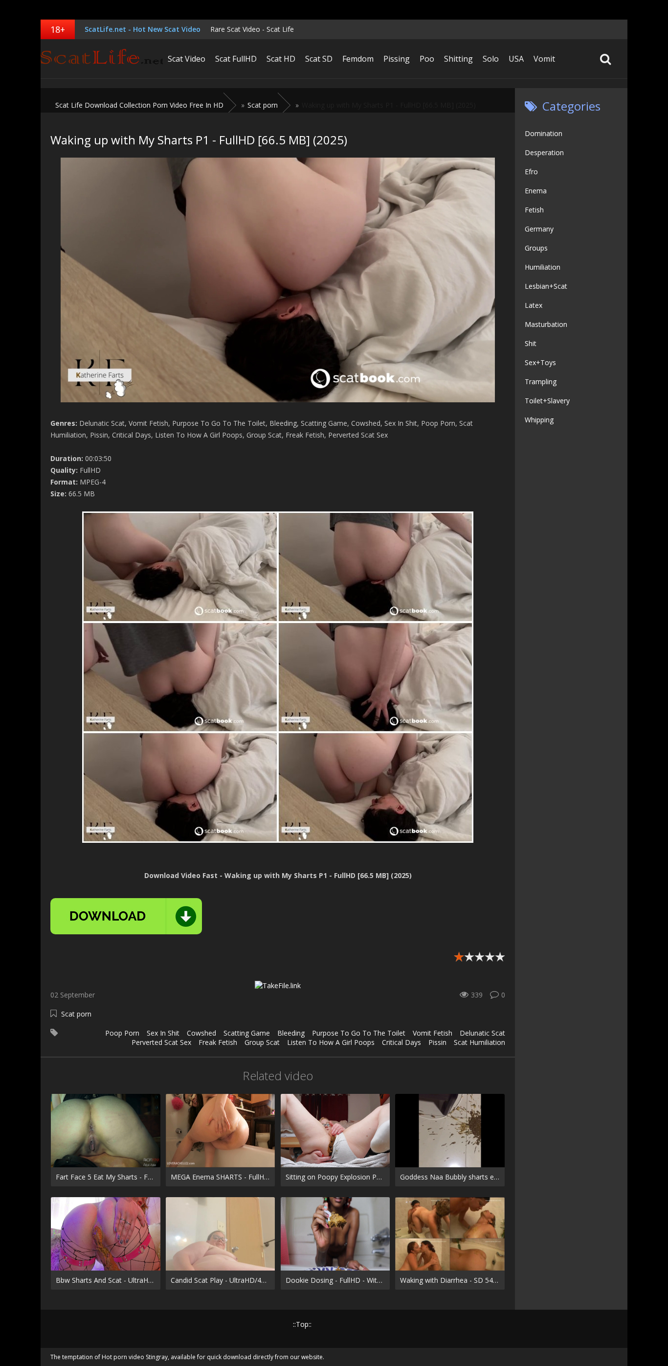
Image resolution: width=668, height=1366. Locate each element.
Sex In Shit (163, 1033)
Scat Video (186, 58)
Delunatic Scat (482, 1033)
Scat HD (281, 58)
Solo (491, 58)
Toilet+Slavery (547, 400)
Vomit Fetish (432, 1033)
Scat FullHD (236, 58)
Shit (530, 343)
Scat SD (319, 58)
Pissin (437, 1042)
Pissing (396, 58)
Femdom (358, 58)
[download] (126, 916)
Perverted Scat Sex (161, 1042)
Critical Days (401, 1042)
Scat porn (76, 1014)
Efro (531, 171)
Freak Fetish (218, 1042)
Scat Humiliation (479, 1042)
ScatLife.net (102, 58)
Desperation (544, 152)
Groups (536, 248)
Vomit (544, 58)
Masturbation (546, 324)
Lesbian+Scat (546, 286)
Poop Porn (122, 1033)
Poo (427, 58)
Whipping (539, 419)
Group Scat (262, 1042)
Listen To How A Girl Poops (331, 1042)
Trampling (541, 381)
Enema (536, 190)
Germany (539, 228)
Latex (533, 305)
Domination (543, 133)
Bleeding (291, 1033)
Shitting (458, 58)
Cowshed (201, 1033)
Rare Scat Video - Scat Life (252, 29)
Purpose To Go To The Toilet (358, 1033)
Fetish (534, 209)
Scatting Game (246, 1033)
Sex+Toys (540, 362)
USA (516, 58)
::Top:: (302, 1324)
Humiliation (542, 267)
